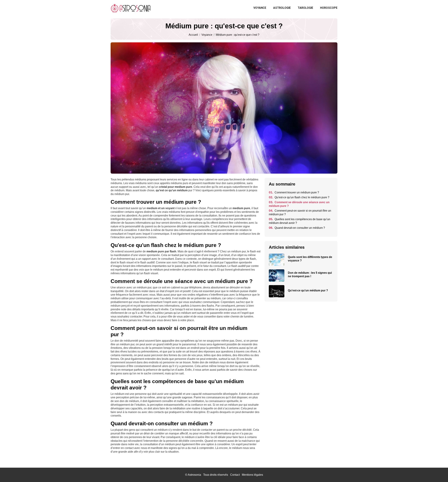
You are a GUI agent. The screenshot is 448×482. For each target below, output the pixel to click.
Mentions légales (252, 474)
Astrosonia (194, 474)
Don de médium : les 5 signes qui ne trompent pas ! (310, 274)
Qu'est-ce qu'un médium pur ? (308, 290)
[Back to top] (438, 472)
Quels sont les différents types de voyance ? (310, 259)
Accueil (193, 34)
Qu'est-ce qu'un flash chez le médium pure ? (299, 197)
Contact (235, 474)
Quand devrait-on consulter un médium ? (297, 227)
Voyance (259, 7)
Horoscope (328, 7)
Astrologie (282, 7)
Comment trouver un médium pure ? (294, 192)
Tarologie (305, 7)
